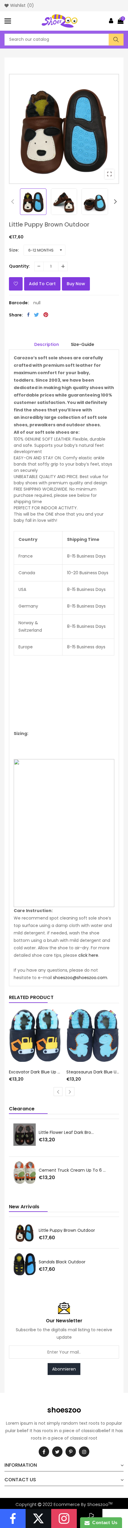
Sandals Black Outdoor (62, 1262)
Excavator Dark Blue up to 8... (35, 1072)
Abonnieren (64, 1369)
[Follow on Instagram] (64, 1518)
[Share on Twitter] (36, 314)
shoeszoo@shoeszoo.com (80, 978)
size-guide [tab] (82, 344)
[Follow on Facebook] (13, 1518)
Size (13, 250)
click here (88, 955)
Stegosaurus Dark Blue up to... (92, 1072)
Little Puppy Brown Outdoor (67, 1230)
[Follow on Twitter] (38, 1518)
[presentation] (12, 201)
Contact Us (104, 1522)
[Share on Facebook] (28, 314)
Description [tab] (46, 344)
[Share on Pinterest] (45, 314)
